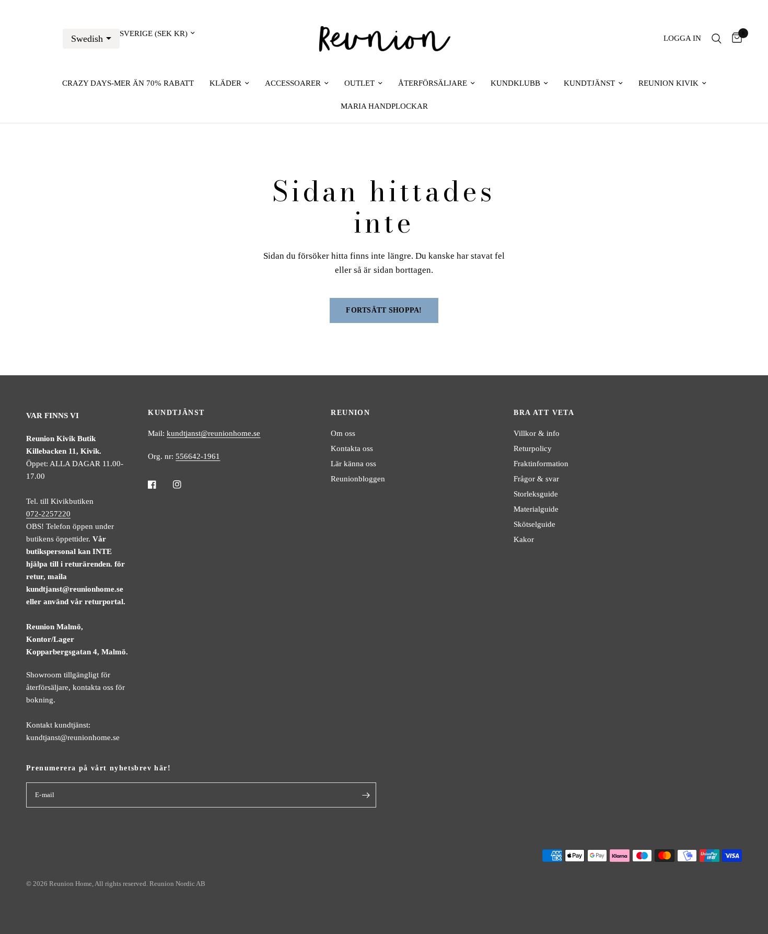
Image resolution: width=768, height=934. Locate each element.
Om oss (343, 433)
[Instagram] (184, 484)
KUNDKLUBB (515, 83)
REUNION (350, 413)
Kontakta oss (352, 448)
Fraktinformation (541, 463)
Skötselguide (534, 524)
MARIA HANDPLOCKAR (384, 106)
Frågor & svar (536, 479)
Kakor (524, 539)
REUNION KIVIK (668, 83)
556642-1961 (198, 456)
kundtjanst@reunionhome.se (213, 433)
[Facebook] (159, 484)
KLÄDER (225, 83)
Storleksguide (536, 494)
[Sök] (716, 38)
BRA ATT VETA (544, 413)
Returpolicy (533, 448)
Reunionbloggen (358, 479)
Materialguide (536, 509)
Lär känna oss (353, 463)
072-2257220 (48, 514)
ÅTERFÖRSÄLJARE (432, 83)
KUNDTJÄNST (589, 83)
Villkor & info (537, 433)
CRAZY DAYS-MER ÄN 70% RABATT (128, 83)
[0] (734, 38)
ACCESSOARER (293, 83)
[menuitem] (128, 83)
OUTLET (359, 83)
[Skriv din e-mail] (365, 795)
